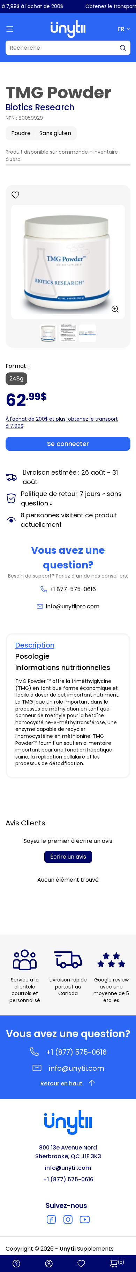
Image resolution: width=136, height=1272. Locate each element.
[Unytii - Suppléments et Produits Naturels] (68, 29)
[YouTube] (84, 1219)
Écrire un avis (68, 857)
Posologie (32, 656)
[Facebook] (51, 1219)
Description (34, 645)
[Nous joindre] (16, 1263)
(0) (121, 1262)
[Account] (49, 1263)
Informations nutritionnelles (62, 667)
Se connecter (68, 443)
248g (16, 379)
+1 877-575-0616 (73, 589)
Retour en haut (61, 1083)
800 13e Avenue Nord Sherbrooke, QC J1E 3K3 (68, 1152)
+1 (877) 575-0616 (76, 1052)
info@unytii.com (76, 1068)
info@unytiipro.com (72, 606)
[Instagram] (68, 1219)
